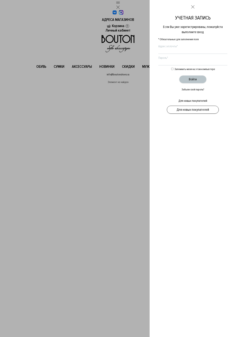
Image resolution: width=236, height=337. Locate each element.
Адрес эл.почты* (168, 46)
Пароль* (163, 58)
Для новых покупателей (193, 110)
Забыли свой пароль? (193, 89)
